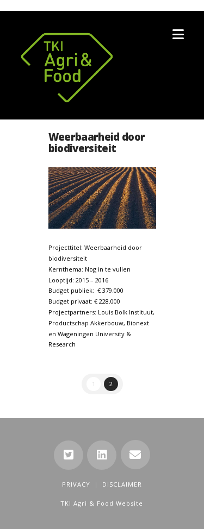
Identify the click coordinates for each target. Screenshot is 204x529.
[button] (178, 34)
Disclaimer (122, 484)
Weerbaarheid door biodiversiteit (96, 142)
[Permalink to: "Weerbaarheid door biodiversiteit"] (102, 198)
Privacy (76, 484)
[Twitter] (68, 455)
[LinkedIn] (101, 455)
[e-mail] (135, 454)
